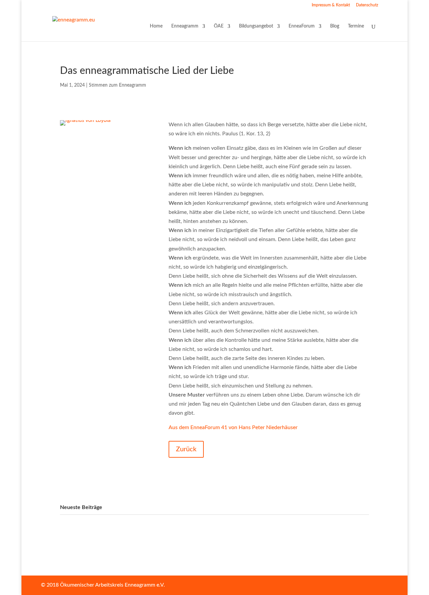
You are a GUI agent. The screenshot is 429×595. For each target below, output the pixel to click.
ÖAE (219, 26)
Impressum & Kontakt (331, 5)
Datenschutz (367, 5)
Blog (334, 26)
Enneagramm (184, 26)
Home (156, 26)
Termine (356, 26)
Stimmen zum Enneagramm (117, 85)
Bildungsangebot (256, 26)
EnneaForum (302, 26)
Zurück (186, 449)
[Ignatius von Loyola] (85, 125)
